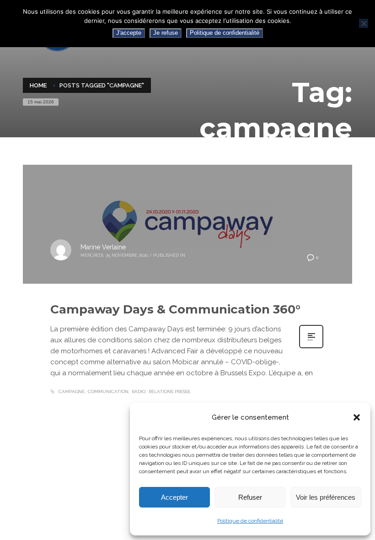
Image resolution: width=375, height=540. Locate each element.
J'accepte (128, 32)
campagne (72, 391)
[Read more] (311, 347)
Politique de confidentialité (250, 521)
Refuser (250, 497)
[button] (356, 417)
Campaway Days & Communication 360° (175, 309)
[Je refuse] (363, 23)
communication (108, 391)
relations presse (169, 391)
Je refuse (165, 32)
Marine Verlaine (103, 247)
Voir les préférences (325, 497)
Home (38, 85)
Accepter (174, 497)
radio (138, 391)
